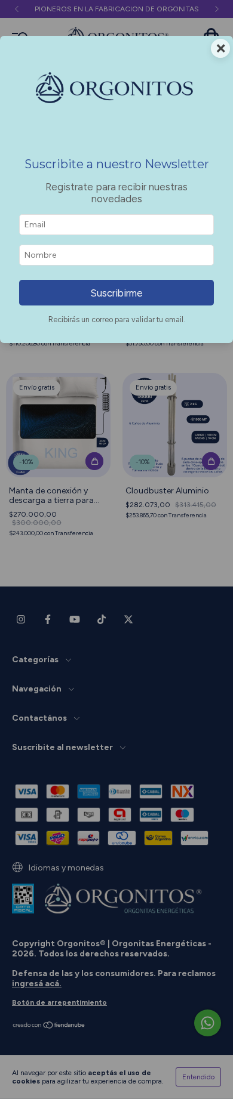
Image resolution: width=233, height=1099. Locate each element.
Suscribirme (116, 293)
